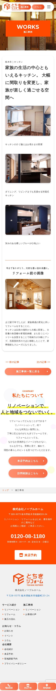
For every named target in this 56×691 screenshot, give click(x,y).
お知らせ (8, 630)
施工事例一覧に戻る (28, 371)
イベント (38, 7)
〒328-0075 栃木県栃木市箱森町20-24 (28, 595)
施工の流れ (9, 619)
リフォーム (9, 614)
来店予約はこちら (28, 460)
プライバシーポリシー (15, 663)
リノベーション (12, 609)
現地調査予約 (10, 658)
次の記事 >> (43, 362)
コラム (7, 640)
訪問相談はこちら (28, 473)
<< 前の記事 (12, 362)
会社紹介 (8, 649)
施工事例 (25, 7)
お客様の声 (30, 614)
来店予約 (30, 555)
